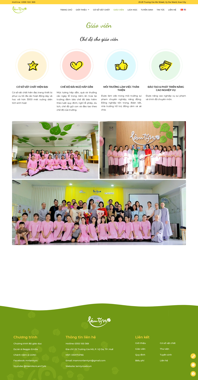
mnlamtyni (32, 360)
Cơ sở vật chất (101, 10)
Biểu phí (139, 360)
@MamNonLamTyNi (35, 366)
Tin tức (161, 10)
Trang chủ (66, 10)
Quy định (140, 354)
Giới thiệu (81, 10)
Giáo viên (118, 10)
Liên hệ (172, 10)
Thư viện (164, 349)
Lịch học (132, 10)
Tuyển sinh (147, 10)
